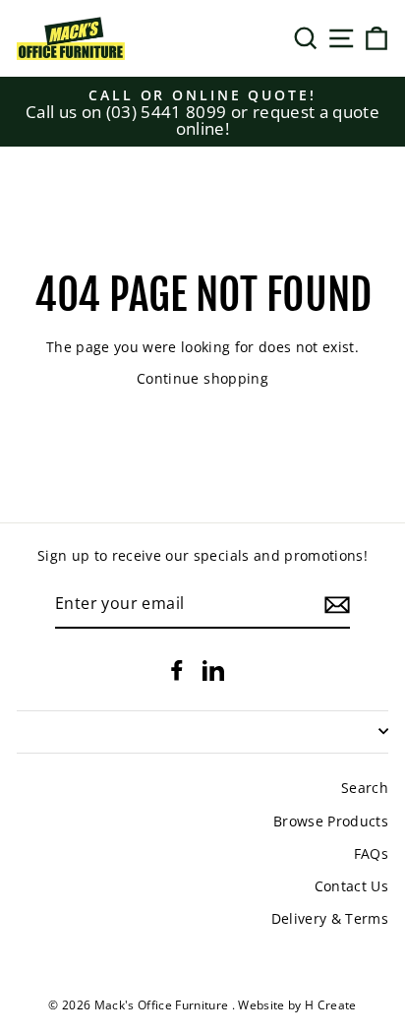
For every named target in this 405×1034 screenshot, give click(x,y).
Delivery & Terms (329, 918)
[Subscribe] (337, 605)
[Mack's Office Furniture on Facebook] (177, 669)
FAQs (371, 853)
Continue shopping (202, 378)
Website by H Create (297, 1005)
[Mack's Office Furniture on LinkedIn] (213, 669)
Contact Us (351, 886)
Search (364, 787)
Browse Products (330, 821)
